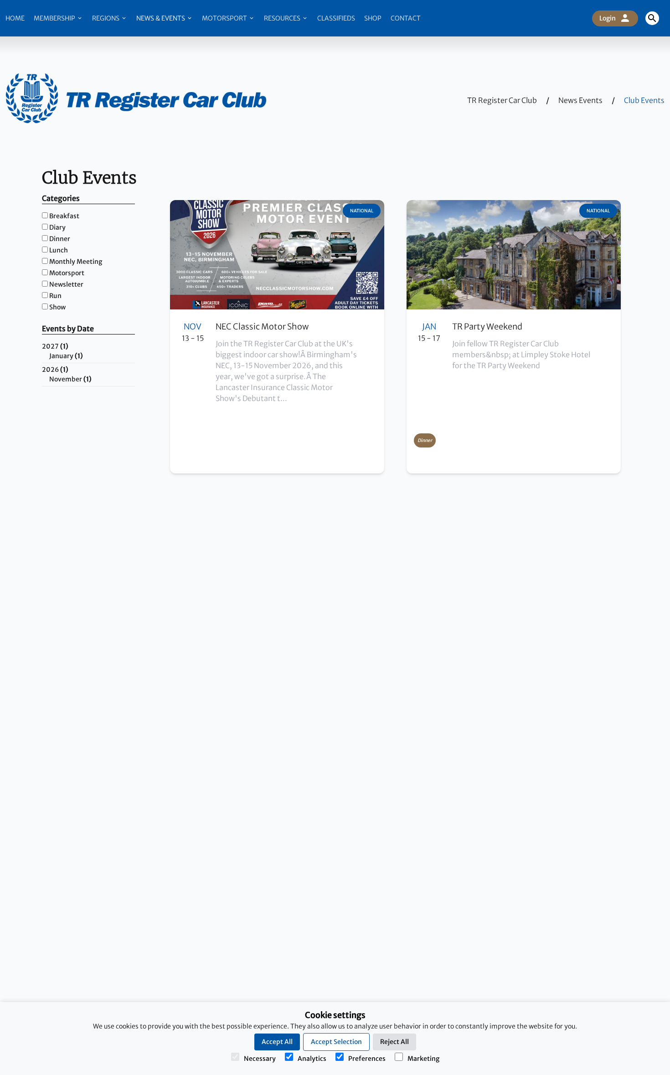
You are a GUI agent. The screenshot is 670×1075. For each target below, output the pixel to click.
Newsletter (66, 284)
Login (607, 18)
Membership (55, 18)
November (70, 379)
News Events (580, 100)
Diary (57, 227)
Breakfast (64, 216)
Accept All (277, 1042)
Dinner (59, 239)
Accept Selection (336, 1042)
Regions (106, 18)
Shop (372, 18)
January (66, 356)
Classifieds (336, 18)
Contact (406, 18)
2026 (55, 369)
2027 (55, 346)
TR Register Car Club (502, 100)
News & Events (161, 18)
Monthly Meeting (75, 261)
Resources (283, 18)
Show (57, 307)
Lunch (58, 250)
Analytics (312, 1058)
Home (15, 18)
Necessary (260, 1058)
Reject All (394, 1042)
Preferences (367, 1058)
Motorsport (225, 18)
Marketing (423, 1058)
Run (55, 296)
